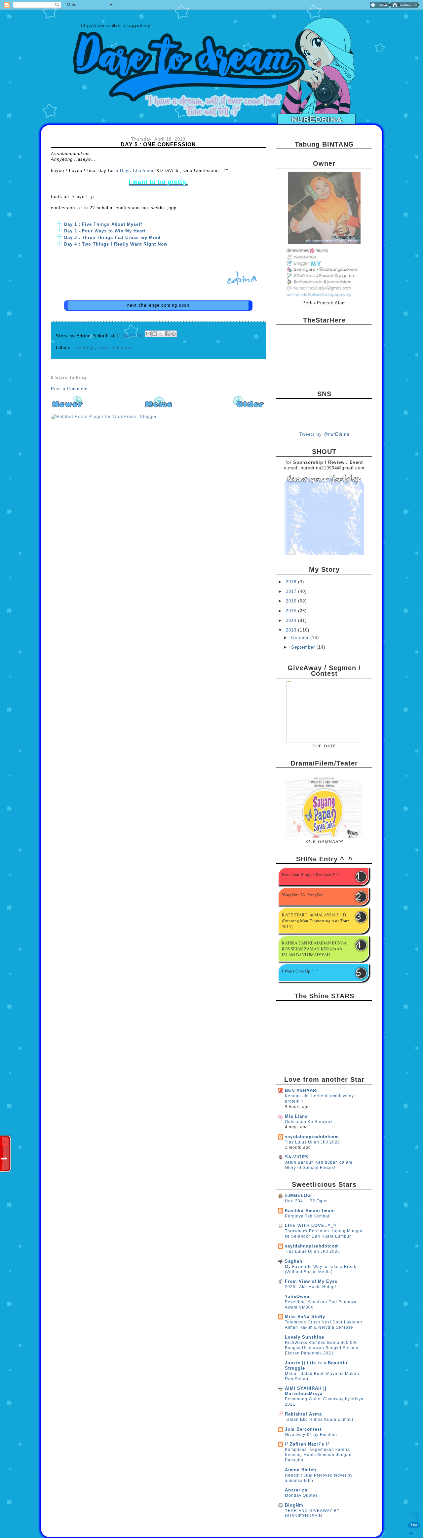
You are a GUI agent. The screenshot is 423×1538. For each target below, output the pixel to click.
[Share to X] (161, 333)
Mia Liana (296, 1116)
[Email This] (148, 333)
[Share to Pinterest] (173, 333)
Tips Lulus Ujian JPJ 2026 (312, 1142)
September (304, 647)
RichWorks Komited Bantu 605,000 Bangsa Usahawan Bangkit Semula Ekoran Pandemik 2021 (322, 1347)
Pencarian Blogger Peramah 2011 (311, 874)
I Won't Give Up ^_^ (300, 971)
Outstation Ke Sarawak (309, 1121)
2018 (292, 581)
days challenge (115, 347)
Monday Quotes (301, 1495)
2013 (292, 630)
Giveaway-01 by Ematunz (311, 1434)
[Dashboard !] (404, 6)
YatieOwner (298, 1296)
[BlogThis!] (154, 333)
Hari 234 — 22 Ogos (306, 1201)
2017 (292, 591)
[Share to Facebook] (167, 333)
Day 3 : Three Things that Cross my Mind (112, 237)
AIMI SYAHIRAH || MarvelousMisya (306, 1391)
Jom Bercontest (303, 1429)
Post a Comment (69, 388)
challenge (84, 347)
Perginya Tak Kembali (308, 1216)
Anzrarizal (297, 1489)
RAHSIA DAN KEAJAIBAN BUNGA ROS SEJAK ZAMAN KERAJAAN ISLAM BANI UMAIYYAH (314, 949)
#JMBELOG (298, 1195)
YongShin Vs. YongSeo (303, 895)
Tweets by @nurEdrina (324, 434)
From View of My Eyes (311, 1281)
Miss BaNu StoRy (305, 1316)
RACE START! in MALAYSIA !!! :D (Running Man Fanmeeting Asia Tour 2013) (315, 921)
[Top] (414, 1524)
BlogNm (294, 1505)
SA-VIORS (296, 1156)
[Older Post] (249, 407)
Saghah (293, 1261)
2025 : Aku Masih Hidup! (310, 1286)
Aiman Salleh (300, 1469)
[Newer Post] (67, 407)
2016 (292, 600)
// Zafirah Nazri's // (307, 1444)
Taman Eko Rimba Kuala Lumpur (319, 1419)
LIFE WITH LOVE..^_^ (310, 1225)
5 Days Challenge (135, 170)
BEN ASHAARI (301, 1090)
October (300, 637)
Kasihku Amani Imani (310, 1210)
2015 (292, 610)
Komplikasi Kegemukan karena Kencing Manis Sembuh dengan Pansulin (318, 1454)
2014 (292, 620)
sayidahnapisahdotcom (312, 1136)
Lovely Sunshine (304, 1337)
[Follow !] (379, 6)
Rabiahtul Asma (303, 1414)
